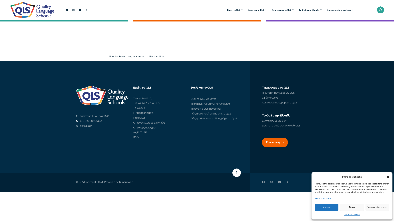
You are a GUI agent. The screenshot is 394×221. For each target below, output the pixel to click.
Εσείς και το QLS (256, 10)
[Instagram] (73, 10)
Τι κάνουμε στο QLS (281, 10)
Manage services (322, 198)
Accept (326, 207)
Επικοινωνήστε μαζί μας (339, 10)
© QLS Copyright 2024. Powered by (97, 182)
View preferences (377, 207)
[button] (387, 176)
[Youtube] (80, 10)
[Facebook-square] (67, 10)
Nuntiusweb (126, 182)
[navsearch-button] (380, 9)
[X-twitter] (86, 10)
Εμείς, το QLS (233, 10)
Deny (352, 207)
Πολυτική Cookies (352, 215)
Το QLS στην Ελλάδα (309, 10)
